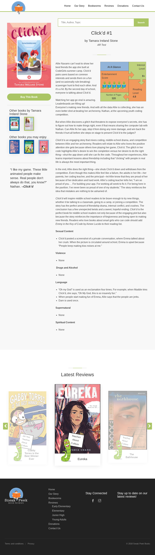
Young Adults (59, 519)
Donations (53, 524)
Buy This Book (29, 97)
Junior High (58, 515)
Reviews (53, 502)
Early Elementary (61, 506)
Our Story (53, 494)
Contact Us (54, 528)
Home (51, 489)
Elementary (58, 510)
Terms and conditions (14, 544)
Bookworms (54, 498)
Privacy (31, 544)
